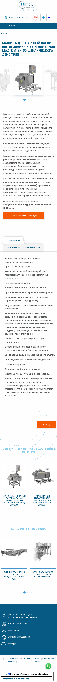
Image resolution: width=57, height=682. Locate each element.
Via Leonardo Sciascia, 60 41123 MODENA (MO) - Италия (22, 616)
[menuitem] (50, 17)
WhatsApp (11, 643)
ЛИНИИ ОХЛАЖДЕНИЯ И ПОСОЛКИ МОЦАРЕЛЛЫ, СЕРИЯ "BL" (14, 575)
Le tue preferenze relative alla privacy (30, 674)
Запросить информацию (23, 215)
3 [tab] (31, 99)
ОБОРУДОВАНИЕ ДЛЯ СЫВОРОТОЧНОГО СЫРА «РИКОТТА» (42, 574)
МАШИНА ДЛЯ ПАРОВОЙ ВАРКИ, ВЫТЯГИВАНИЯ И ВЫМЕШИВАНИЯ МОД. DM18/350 (43, 500)
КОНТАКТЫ (13, 630)
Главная (4, 34)
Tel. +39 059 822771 (17, 623)
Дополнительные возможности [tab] (23, 248)
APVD (42, 662)
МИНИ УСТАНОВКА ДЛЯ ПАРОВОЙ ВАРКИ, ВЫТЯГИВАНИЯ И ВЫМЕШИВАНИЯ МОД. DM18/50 (14, 500)
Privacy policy (48, 659)
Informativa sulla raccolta (16, 678)
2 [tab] (27, 99)
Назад (46, 424)
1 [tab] (24, 99)
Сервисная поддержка (18, 17)
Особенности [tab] (13, 240)
